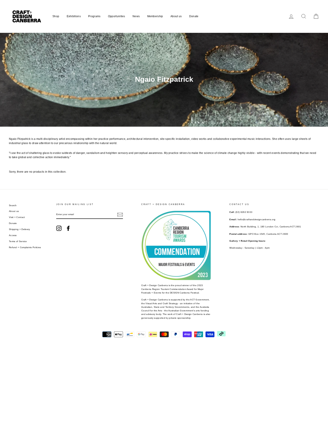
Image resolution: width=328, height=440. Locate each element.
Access (13, 235)
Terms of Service (18, 241)
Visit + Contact (17, 217)
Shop (55, 16)
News (136, 16)
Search (13, 205)
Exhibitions (74, 16)
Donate (194, 16)
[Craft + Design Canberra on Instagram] (59, 228)
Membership (155, 16)
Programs (94, 16)
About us (176, 16)
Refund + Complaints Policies (25, 247)
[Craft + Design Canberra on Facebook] (68, 228)
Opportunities (116, 16)
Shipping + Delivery (19, 229)
